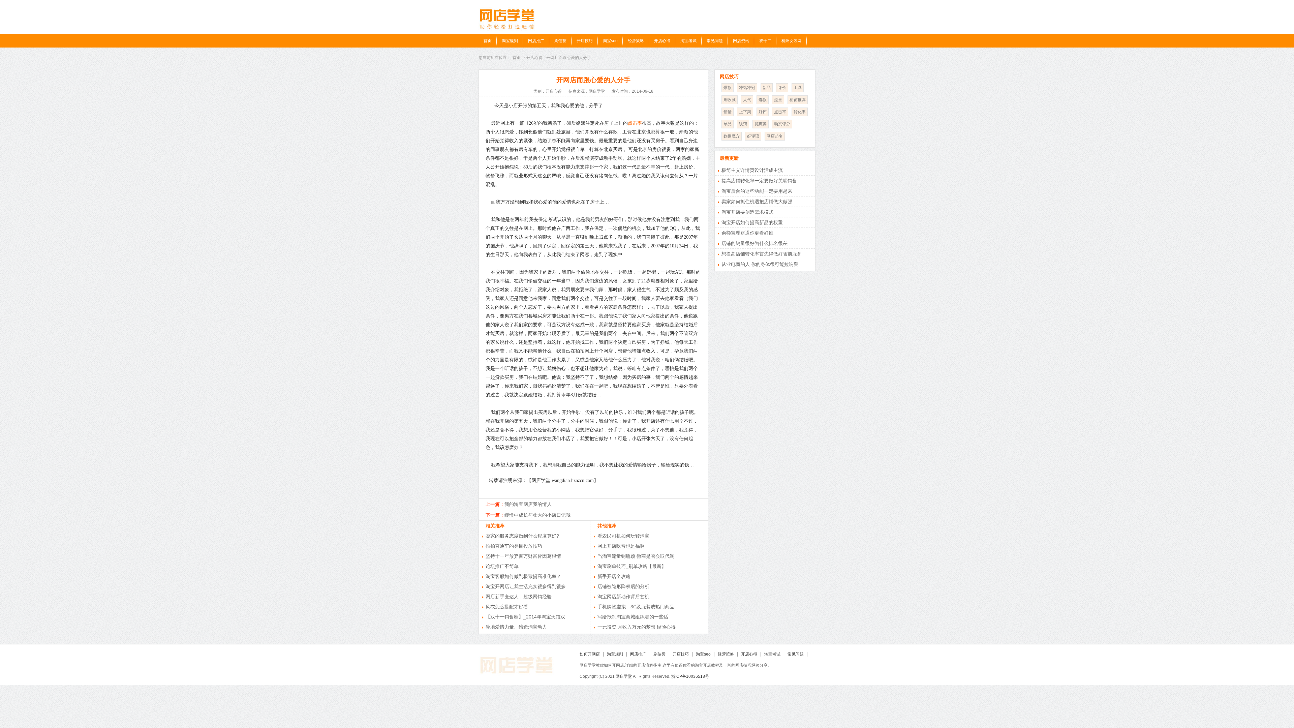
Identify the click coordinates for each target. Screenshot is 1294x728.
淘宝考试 (688, 40)
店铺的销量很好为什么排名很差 (754, 243)
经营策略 (636, 40)
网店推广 (536, 40)
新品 (767, 87)
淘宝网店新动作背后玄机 (623, 596)
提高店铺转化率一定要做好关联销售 (759, 180)
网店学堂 (624, 676)
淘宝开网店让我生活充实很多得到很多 (526, 586)
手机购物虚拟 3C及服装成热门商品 (635, 606)
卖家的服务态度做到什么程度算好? (522, 536)
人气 (747, 99)
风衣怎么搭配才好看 (507, 606)
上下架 (745, 112)
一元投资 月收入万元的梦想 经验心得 (636, 627)
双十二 (765, 40)
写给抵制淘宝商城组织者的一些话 (632, 616)
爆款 (727, 87)
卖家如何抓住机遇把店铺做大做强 (756, 201)
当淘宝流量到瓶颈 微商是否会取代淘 (635, 556)
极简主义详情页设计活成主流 (752, 170)
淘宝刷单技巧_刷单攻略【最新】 (631, 566)
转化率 (800, 112)
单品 (727, 124)
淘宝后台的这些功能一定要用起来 (756, 191)
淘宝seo (610, 40)
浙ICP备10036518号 (690, 676)
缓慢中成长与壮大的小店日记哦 (537, 515)
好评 (763, 112)
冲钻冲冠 (747, 87)
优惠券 (760, 124)
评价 (782, 87)
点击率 (635, 123)
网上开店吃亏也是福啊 (621, 546)
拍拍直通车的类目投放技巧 (514, 546)
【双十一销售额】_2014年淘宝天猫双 (525, 616)
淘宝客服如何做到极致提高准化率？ (523, 576)
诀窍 (743, 124)
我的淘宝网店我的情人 (528, 504)
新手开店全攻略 (613, 576)
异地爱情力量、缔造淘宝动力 (516, 627)
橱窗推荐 (798, 99)
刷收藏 (729, 99)
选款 (763, 99)
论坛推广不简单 (502, 566)
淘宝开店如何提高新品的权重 (752, 222)
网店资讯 (741, 40)
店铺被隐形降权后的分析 (623, 586)
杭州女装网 (791, 40)
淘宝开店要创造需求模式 (747, 212)
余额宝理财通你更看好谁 (747, 233)
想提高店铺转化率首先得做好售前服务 (761, 253)
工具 (798, 87)
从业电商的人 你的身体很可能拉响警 (759, 264)
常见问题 (715, 40)
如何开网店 (590, 654)
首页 (488, 40)
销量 (727, 112)
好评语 (753, 136)
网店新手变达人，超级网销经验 (519, 596)
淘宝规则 (510, 40)
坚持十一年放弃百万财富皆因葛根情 (523, 556)
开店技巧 (585, 40)
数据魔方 (731, 136)
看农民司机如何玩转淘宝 (623, 536)
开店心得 (662, 40)
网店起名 (775, 136)
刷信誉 (560, 40)
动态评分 (782, 124)
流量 (778, 99)
